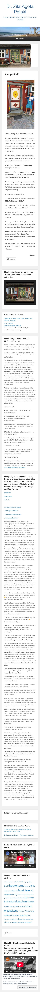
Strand (20, 919)
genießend (6, 898)
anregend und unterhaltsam (13, 507)
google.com (7, 492)
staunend (15, 919)
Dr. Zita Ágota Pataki (20, 8)
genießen (31, 894)
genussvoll (12, 898)
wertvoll (22, 922)
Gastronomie (21, 894)
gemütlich (26, 894)
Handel (17, 898)
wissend (28, 922)
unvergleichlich (29, 919)
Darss (32, 885)
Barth (6, 886)
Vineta (6, 922)
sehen (17, 915)
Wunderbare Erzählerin (11, 518)
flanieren (7, 895)
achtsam (6, 882)
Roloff (13, 915)
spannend (25, 915)
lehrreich (30, 901)
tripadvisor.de (8, 496)
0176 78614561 (8, 323)
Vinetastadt (13, 922)
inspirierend (29, 897)
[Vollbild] (33, 866)
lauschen (21, 901)
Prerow (22, 911)
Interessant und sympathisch (13, 514)
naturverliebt (16, 906)
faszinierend (25, 890)
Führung (13, 894)
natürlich (22, 906)
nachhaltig (6, 906)
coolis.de (6, 500)
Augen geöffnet (27, 882)
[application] (20, 859)
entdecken (14, 891)
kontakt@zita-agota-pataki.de (12, 325)
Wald (19, 922)
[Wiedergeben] (7, 866)
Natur (11, 906)
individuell (21, 898)
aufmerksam (19, 882)
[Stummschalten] (30, 866)
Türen (24, 919)
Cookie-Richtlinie (22, 983)
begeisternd (17, 885)
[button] (15, 297)
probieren (7, 915)
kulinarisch (10, 901)
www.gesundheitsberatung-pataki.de (14, 467)
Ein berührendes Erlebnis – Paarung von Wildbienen (19, 835)
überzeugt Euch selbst (11, 510)
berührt (26, 886)
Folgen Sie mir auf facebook (16, 813)
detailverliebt (7, 891)
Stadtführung (7, 919)
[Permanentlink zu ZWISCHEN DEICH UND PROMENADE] (20, 57)
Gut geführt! (12, 74)
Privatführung (29, 911)
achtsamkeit (12, 882)
